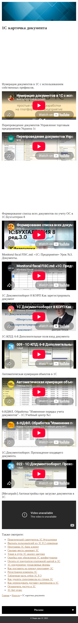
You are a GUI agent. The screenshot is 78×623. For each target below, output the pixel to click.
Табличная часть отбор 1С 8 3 (24, 575)
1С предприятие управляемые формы (29, 564)
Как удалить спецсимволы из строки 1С (30, 579)
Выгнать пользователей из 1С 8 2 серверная (33, 543)
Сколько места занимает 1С (23, 550)
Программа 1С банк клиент (23, 546)
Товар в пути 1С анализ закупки (26, 554)
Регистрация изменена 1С (22, 572)
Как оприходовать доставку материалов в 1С (33, 582)
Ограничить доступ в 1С (22, 586)
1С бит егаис (15, 590)
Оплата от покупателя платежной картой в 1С (34, 561)
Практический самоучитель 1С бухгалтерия (32, 539)
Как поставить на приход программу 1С (30, 568)
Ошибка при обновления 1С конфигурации (32, 557)
